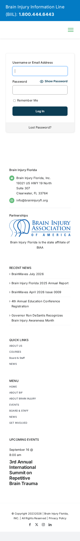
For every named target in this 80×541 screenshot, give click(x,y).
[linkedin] (50, 524)
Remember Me (27, 100)
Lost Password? (40, 127)
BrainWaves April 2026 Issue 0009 (36, 292)
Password (19, 81)
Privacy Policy (57, 518)
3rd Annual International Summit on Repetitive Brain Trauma (23, 472)
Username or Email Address (32, 62)
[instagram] (43, 524)
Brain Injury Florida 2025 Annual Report (40, 283)
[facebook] (29, 524)
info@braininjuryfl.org (32, 200)
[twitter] (36, 524)
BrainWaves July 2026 (28, 274)
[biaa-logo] (40, 220)
